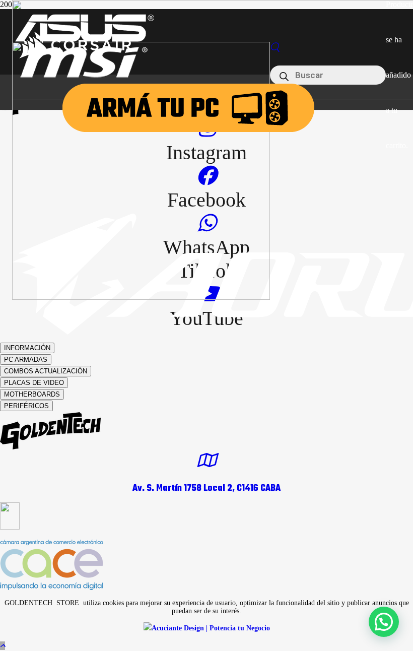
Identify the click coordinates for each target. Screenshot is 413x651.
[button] (2, 645)
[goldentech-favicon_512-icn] (141, 297)
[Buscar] (275, 48)
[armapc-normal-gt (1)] (188, 129)
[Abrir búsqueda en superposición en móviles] (328, 75)
